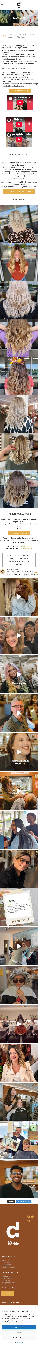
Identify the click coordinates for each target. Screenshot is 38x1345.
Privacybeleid (19, 1342)
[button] (35, 1307)
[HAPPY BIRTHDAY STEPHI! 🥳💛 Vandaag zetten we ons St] (19, 752)
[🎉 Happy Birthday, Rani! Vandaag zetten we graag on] (19, 1102)
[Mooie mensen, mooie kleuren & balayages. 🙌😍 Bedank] (19, 597)
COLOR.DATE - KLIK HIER (19, 533)
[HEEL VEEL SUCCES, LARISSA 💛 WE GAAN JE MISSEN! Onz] (19, 635)
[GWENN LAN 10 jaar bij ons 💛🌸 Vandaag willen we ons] (19, 674)
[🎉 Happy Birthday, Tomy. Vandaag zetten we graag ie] (19, 1179)
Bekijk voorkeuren (19, 1338)
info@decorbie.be (8, 1267)
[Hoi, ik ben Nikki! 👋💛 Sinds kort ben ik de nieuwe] (19, 1063)
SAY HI (8, 1293)
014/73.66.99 (26, 546)
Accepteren (19, 1327)
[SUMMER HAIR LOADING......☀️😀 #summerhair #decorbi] (19, 985)
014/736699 (6, 1265)
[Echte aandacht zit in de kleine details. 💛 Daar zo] (19, 791)
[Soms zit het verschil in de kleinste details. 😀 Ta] (19, 946)
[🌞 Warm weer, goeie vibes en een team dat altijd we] (19, 1024)
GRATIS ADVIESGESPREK (20, 91)
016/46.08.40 (26, 548)
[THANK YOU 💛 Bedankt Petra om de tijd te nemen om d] (19, 907)
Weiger (19, 1332)
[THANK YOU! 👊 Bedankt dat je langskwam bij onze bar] (19, 713)
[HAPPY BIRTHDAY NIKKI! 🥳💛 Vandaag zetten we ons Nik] (19, 869)
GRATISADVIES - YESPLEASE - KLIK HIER (19, 191)
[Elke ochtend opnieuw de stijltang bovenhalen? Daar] (19, 830)
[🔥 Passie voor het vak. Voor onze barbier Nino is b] (19, 1140)
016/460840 (6, 1281)
